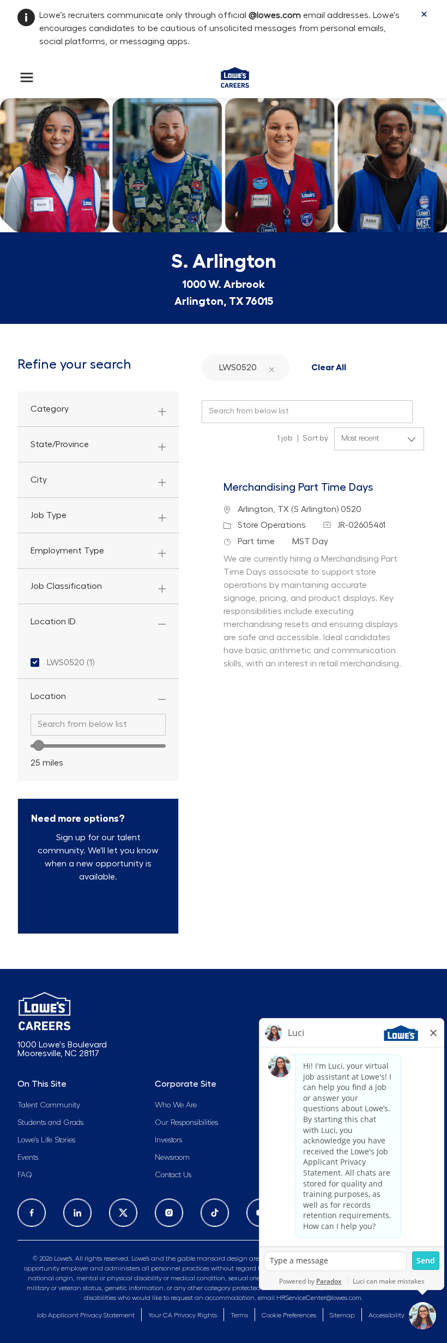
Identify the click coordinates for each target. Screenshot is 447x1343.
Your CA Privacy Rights (182, 1315)
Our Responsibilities (186, 1123)
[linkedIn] (77, 1212)
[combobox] (98, 725)
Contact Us (173, 1175)
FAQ (24, 1175)
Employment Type (67, 550)
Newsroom (172, 1157)
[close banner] (424, 14)
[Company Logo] (234, 75)
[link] (98, 907)
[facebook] (31, 1212)
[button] (271, 367)
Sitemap (342, 1315)
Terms (239, 1315)
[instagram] (169, 1212)
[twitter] (123, 1212)
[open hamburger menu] (26, 77)
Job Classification (66, 586)
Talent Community (48, 1105)
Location (48, 696)
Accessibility (386, 1315)
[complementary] (289, 1315)
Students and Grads (50, 1123)
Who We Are (176, 1105)
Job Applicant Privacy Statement (86, 1315)
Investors (168, 1140)
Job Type (49, 515)
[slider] (38, 745)
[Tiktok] (214, 1212)
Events (27, 1157)
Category (50, 409)
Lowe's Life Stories (46, 1140)
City (39, 479)
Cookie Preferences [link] (289, 1315)
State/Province (60, 444)
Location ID (53, 621)
